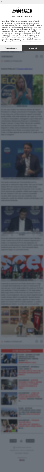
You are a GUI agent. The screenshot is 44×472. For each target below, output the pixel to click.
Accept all (33, 48)
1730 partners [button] (14, 21)
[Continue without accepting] (2, 2)
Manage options (11, 48)
